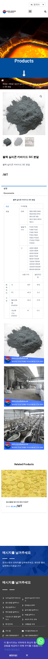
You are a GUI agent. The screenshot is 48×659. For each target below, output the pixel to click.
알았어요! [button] (13, 655)
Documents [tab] (9, 193)
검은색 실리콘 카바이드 (23, 84)
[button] (30, 11)
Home (5, 84)
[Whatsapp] (40, 641)
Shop (11, 84)
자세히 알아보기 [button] (12, 649)
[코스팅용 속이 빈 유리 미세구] (24, 495)
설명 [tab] (5, 188)
